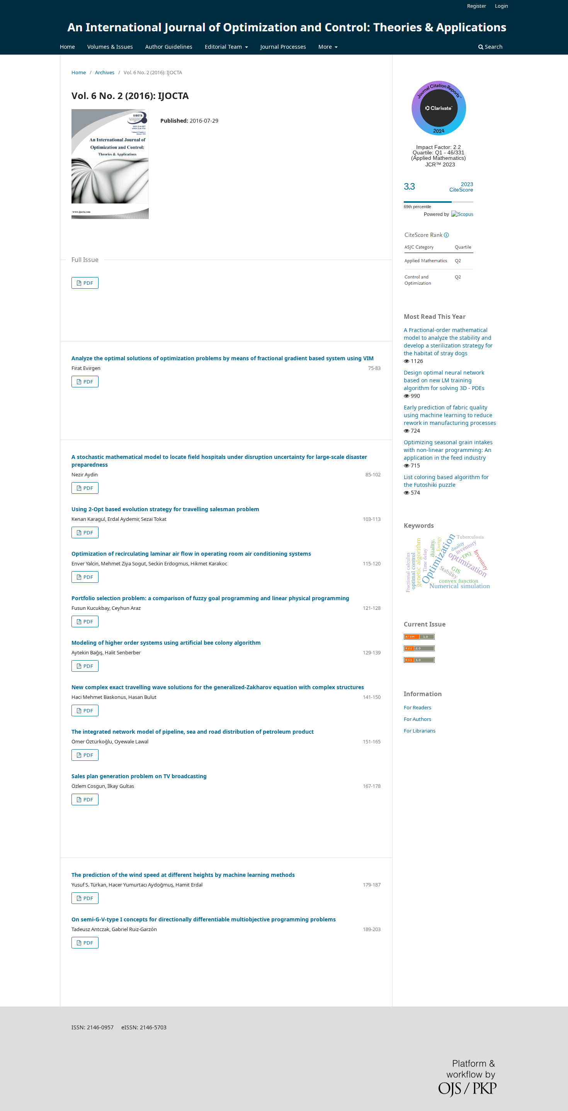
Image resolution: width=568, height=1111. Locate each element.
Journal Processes (283, 46)
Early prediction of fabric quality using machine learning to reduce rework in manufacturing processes (450, 415)
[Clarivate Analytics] (438, 134)
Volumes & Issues (110, 46)
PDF (87, 282)
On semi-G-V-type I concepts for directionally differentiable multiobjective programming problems (203, 919)
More (325, 46)
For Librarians (419, 730)
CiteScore (461, 187)
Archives (104, 72)
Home (67, 46)
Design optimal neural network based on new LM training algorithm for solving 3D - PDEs (444, 380)
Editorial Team (224, 46)
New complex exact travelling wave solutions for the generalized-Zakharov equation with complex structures (217, 687)
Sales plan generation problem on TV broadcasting (139, 776)
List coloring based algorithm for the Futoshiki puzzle (446, 480)
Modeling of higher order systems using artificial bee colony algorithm (166, 642)
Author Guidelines (168, 46)
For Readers (417, 707)
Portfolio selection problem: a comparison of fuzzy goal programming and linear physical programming (210, 598)
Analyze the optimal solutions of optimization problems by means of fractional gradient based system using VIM (222, 358)
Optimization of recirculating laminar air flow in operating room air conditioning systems (191, 553)
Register (476, 5)
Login (501, 5)
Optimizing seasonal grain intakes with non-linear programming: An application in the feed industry (448, 449)
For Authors (417, 719)
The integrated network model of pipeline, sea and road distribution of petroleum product (192, 731)
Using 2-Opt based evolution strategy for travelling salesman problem (165, 509)
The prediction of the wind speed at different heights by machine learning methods (183, 874)
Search (493, 46)
